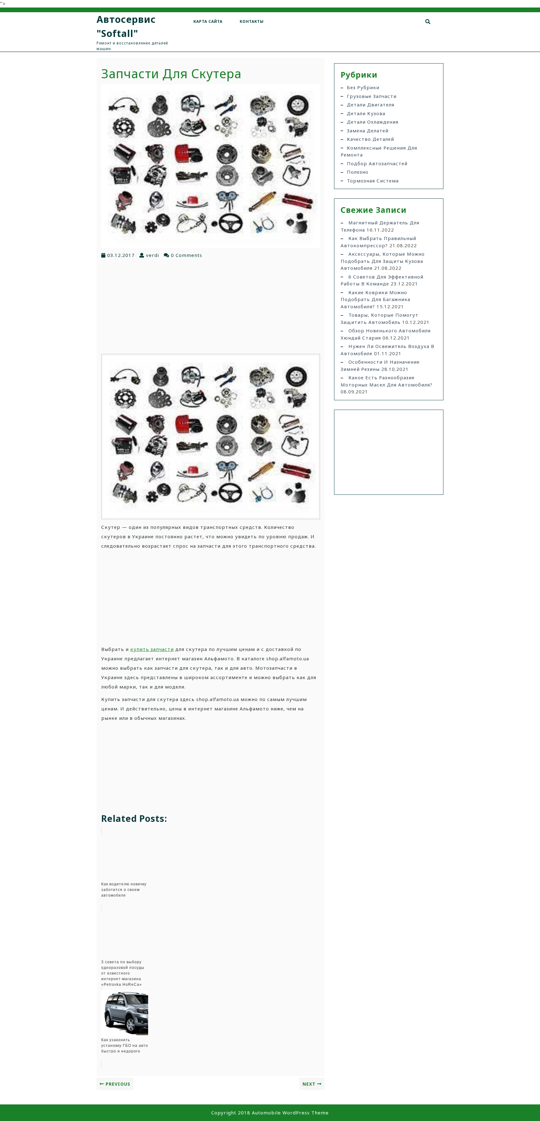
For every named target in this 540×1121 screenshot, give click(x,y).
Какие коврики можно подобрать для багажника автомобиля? (375, 299)
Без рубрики (363, 87)
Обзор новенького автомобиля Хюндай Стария (386, 334)
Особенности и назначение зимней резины (380, 365)
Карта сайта (207, 21)
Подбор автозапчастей (377, 163)
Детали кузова (366, 113)
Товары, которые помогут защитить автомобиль (379, 318)
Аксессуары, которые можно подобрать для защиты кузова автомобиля (383, 261)
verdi (152, 255)
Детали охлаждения (372, 122)
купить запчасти (152, 649)
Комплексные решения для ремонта (379, 151)
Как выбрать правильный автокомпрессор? (378, 241)
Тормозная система (373, 180)
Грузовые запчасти (372, 96)
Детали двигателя (370, 104)
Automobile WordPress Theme (290, 1112)
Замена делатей (367, 130)
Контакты (252, 21)
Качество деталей (370, 139)
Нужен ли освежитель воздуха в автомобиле (387, 349)
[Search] (428, 21)
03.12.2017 (121, 255)
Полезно (357, 172)
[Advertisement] (210, 306)
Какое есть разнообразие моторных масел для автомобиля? (386, 381)
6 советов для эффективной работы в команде (382, 280)
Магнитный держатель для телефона (380, 226)
